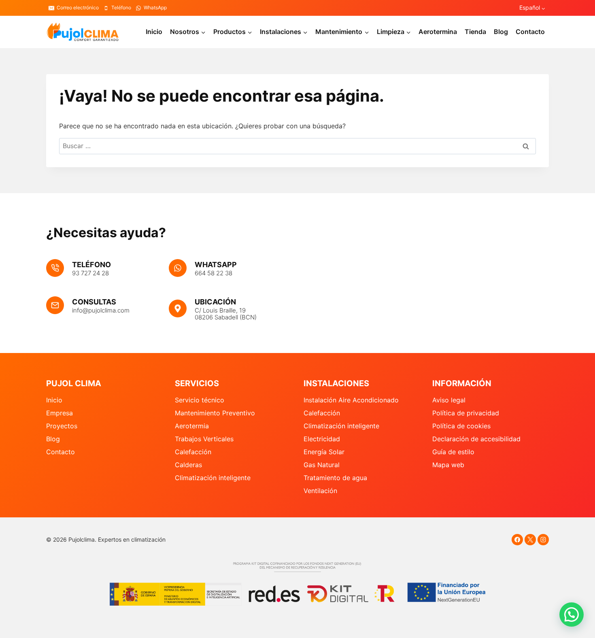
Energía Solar (324, 452)
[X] (530, 539)
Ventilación (320, 491)
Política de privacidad (465, 413)
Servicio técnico (199, 400)
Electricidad (322, 439)
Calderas (188, 465)
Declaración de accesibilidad (476, 439)
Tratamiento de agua (335, 478)
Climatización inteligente (213, 478)
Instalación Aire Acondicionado (351, 400)
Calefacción (193, 452)
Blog (501, 32)
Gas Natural (322, 465)
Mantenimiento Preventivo (215, 413)
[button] (571, 614)
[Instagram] (543, 539)
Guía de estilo (453, 452)
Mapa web (448, 465)
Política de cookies (461, 426)
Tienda (475, 32)
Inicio (154, 32)
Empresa (59, 413)
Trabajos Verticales (204, 439)
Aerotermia (192, 426)
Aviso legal (448, 400)
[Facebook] (517, 539)
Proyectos (61, 426)
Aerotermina (438, 32)
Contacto (530, 32)
